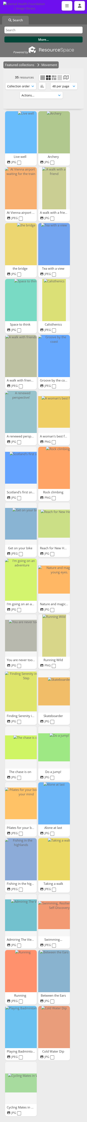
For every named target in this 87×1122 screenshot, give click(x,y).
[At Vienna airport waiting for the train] (21, 188)
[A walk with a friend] (54, 188)
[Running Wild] (54, 635)
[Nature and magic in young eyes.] (54, 580)
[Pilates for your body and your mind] (21, 803)
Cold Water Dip (53, 1051)
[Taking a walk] (54, 859)
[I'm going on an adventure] (21, 580)
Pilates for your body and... (27, 828)
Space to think (20, 324)
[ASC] (42, 86)
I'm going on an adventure (26, 604)
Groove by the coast (55, 380)
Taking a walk (54, 883)
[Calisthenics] (54, 300)
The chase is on (20, 772)
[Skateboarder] (54, 691)
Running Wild (54, 660)
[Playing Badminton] (21, 1027)
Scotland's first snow (22, 492)
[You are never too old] (21, 635)
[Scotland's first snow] (21, 468)
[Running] (21, 971)
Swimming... (53, 939)
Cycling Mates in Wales (24, 1107)
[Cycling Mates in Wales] (21, 1083)
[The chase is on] (21, 747)
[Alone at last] (54, 803)
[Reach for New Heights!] (54, 524)
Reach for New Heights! (57, 548)
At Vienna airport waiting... (26, 212)
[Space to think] (21, 300)
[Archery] (54, 132)
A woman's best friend (56, 436)
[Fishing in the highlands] (21, 859)
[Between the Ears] (54, 971)
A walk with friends (21, 380)
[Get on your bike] (21, 524)
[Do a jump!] (54, 747)
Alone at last (53, 828)
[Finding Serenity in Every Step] (21, 691)
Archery (54, 156)
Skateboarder (54, 716)
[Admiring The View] (21, 915)
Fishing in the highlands (24, 883)
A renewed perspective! (24, 436)
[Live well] (21, 132)
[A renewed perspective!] (21, 412)
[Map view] (66, 78)
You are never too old (23, 660)
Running (20, 995)
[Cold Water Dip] (54, 1027)
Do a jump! (53, 772)
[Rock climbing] (54, 468)
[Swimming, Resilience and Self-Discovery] (54, 915)
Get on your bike (20, 548)
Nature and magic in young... (61, 604)
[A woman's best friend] (54, 412)
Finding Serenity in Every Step (29, 716)
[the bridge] (21, 244)
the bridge (20, 268)
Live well (20, 156)
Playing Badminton (21, 1051)
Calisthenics (54, 324)
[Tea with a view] (54, 244)
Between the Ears (54, 995)
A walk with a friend (54, 212)
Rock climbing (53, 492)
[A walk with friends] (21, 356)
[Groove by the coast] (54, 356)
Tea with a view (53, 268)
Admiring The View (21, 939)
